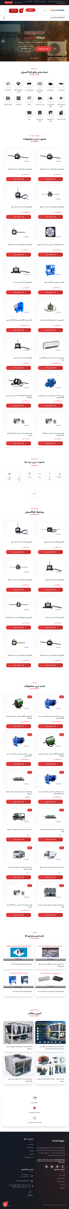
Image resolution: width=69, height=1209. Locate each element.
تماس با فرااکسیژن (25, 48)
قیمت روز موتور (61, 1182)
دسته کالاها (30, 1148)
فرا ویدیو (31, 1154)
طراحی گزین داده (15, 1205)
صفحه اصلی (30, 1144)
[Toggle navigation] (4, 18)
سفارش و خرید (49, 179)
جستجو (30, 10)
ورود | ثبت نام (13, 11)
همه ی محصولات (43, 49)
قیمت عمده (62, 1175)
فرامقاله (31, 1151)
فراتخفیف (62, 1188)
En (6, 10)
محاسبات (62, 1185)
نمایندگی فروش (61, 1178)
